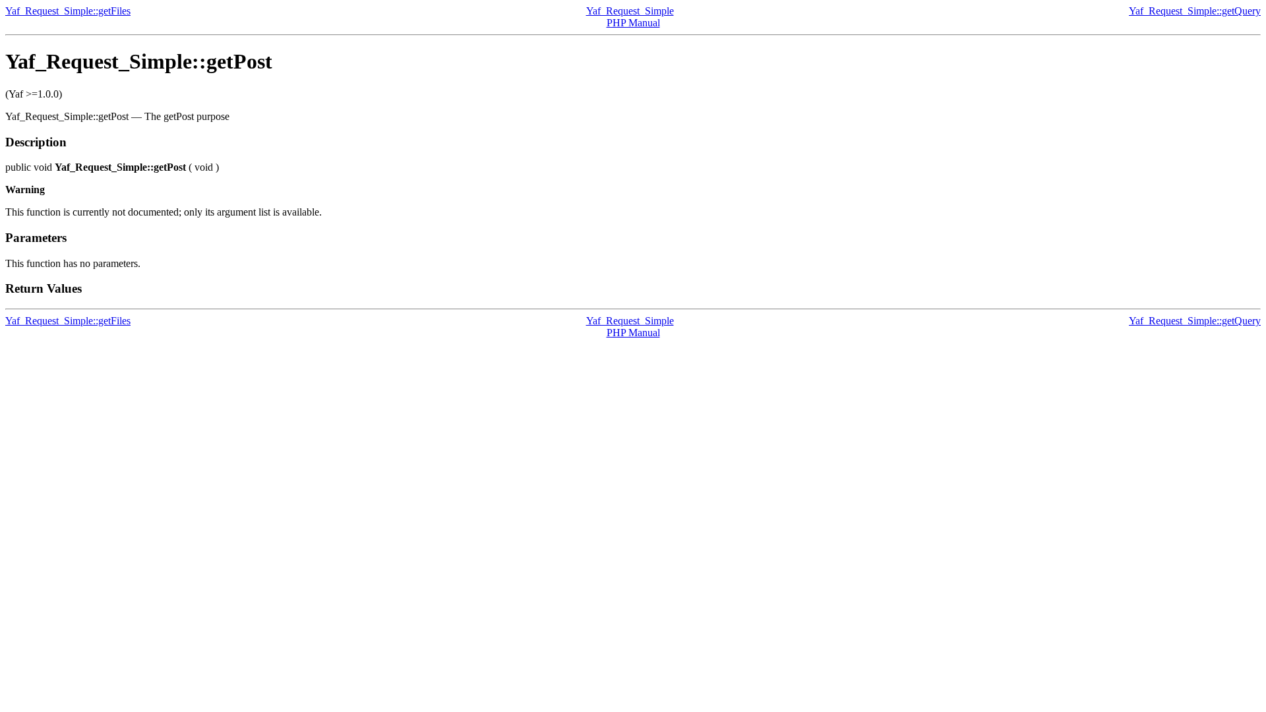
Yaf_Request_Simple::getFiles (68, 10)
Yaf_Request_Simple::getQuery (1195, 10)
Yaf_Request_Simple (630, 10)
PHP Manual (633, 22)
